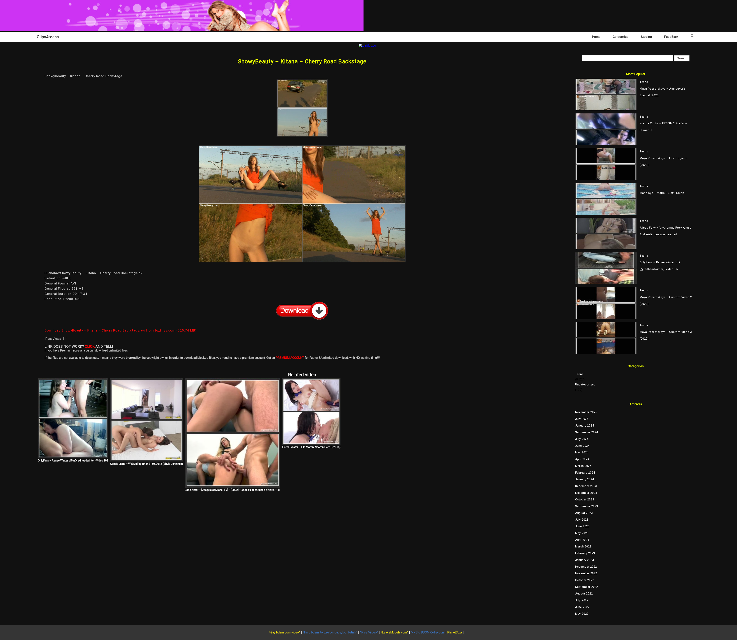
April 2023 (582, 540)
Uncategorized (585, 384)
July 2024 (581, 439)
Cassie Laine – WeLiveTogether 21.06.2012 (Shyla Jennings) (146, 463)
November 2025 (586, 412)
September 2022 (586, 587)
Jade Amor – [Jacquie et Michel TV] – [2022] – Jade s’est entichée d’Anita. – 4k (232, 489)
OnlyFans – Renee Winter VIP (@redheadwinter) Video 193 (73, 460)
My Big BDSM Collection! (428, 632)
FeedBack (671, 37)
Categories (621, 37)
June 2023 (582, 526)
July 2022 (581, 600)
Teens (579, 374)
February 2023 (585, 553)
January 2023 (584, 560)
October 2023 (584, 499)
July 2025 (581, 419)
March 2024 (583, 466)
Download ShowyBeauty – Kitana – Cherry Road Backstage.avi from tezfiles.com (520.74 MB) (121, 330)
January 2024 (584, 479)
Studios (646, 37)
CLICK (90, 346)
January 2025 (584, 425)
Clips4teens (48, 37)
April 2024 (582, 459)
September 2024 (586, 432)
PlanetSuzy (455, 632)
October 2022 (584, 580)
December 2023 (586, 486)
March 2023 (583, 546)
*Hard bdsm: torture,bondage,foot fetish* (330, 632)
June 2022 (582, 607)
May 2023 (581, 533)
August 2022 (584, 593)
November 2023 (586, 492)
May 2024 (581, 452)
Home (596, 37)
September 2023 (586, 506)
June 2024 (582, 445)
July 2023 (581, 519)
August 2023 (584, 513)
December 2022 (586, 566)
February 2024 (585, 472)
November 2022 (586, 573)
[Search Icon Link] (692, 36)
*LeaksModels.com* (394, 632)
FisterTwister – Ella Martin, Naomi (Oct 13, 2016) (311, 447)
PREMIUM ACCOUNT (290, 358)
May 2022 (581, 613)
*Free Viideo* (369, 632)
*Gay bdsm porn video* (284, 632)
